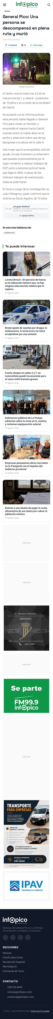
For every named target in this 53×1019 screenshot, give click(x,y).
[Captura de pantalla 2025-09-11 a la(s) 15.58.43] (26, 627)
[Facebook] (5, 937)
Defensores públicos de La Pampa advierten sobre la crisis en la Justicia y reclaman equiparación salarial (25, 421)
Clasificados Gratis (13, 957)
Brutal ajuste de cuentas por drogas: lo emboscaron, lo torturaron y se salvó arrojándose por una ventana (26, 331)
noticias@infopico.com (19, 992)
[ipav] (26, 885)
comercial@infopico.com (20, 997)
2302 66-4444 (14, 987)
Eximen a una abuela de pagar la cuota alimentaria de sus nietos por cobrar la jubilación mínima (26, 511)
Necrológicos (10, 966)
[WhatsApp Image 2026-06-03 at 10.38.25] (26, 834)
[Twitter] (20, 937)
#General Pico (9, 233)
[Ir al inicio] (27, 5)
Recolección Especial (14, 962)
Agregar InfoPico (28, 216)
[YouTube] (28, 937)
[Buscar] (48, 4)
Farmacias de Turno (13, 971)
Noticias (7, 953)
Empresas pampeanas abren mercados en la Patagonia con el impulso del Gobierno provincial (26, 466)
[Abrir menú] (5, 5)
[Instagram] (13, 937)
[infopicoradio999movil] (26, 695)
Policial (7, 11)
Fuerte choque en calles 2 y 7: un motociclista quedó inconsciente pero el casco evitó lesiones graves (25, 376)
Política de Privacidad (40, 1011)
